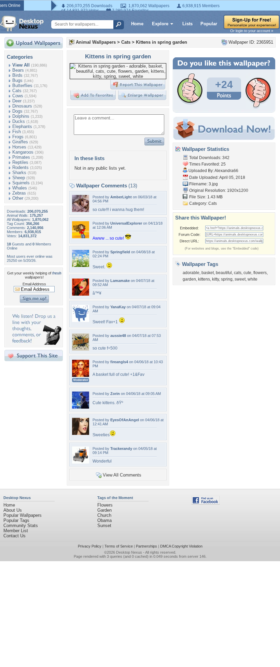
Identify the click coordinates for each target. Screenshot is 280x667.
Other (17, 198)
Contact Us (14, 535)
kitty (215, 279)
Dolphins (20, 116)
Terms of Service (118, 546)
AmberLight (121, 197)
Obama (104, 520)
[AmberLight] (80, 210)
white (252, 279)
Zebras (19, 193)
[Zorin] (80, 407)
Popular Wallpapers (22, 515)
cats (237, 272)
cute (247, 272)
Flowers (105, 505)
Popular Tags (16, 520)
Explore (160, 23)
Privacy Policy (89, 546)
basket (207, 272)
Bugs (17, 80)
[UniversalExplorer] (80, 236)
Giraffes (20, 141)
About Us (12, 510)
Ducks (18, 121)
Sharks (19, 172)
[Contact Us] (35, 343)
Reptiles (20, 162)
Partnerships (146, 546)
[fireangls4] (80, 375)
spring (227, 279)
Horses (19, 147)
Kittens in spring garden (161, 42)
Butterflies (22, 85)
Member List (15, 530)
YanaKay (118, 307)
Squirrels (21, 182)
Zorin (115, 394)
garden (189, 279)
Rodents (20, 167)
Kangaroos (22, 152)
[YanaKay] (80, 320)
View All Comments (122, 475)
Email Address (34, 284)
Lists (187, 23)
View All (21, 65)
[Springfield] (80, 265)
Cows (17, 95)
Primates (21, 157)
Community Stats (20, 525)
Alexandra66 (226, 170)
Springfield (120, 252)
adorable (191, 272)
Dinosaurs (22, 106)
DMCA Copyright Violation (181, 546)
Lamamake (120, 281)
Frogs (18, 136)
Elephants (22, 126)
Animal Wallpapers (96, 42)
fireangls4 (119, 362)
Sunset (104, 525)
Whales (19, 187)
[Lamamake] (80, 294)
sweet (240, 279)
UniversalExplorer (126, 223)
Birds (17, 75)
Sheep (18, 177)
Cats (17, 90)
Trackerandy (121, 448)
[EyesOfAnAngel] (80, 433)
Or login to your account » (251, 31)
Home (137, 23)
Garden (104, 510)
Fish (16, 131)
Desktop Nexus (129, 552)
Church (104, 515)
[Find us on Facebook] (206, 503)
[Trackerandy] (80, 462)
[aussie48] (80, 349)
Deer (17, 100)
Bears (18, 70)
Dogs (17, 111)
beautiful (224, 272)
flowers (260, 272)
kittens (204, 279)
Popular (208, 23)
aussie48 (118, 336)
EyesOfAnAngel (124, 420)
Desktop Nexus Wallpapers (22, 23)
